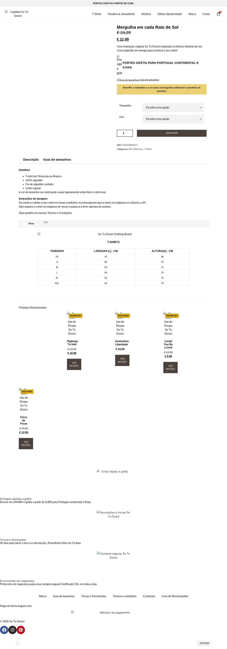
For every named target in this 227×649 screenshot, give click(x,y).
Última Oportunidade (170, 14)
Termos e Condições (60, 213)
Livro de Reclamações (175, 596)
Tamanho (125, 105)
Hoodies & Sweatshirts (121, 14)
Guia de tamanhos (64, 596)
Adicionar (172, 133)
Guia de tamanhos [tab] (57, 159)
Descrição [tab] (31, 159)
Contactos (149, 596)
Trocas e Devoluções (93, 596)
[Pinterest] (21, 630)
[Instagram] (12, 630)
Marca (192, 14)
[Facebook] (4, 630)
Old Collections (135, 149)
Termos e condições (124, 596)
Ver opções (74, 364)
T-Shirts (96, 14)
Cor (121, 117)
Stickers (146, 14)
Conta (206, 14)
